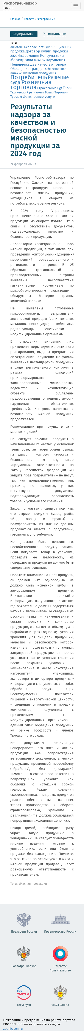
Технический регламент (27, 92)
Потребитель (28, 77)
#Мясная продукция (33, 883)
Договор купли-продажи (47, 51)
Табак (68, 88)
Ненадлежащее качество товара (38, 64)
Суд (59, 88)
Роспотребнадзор (20, 5)
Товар (49, 92)
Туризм (16, 96)
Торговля (61, 92)
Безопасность (34, 47)
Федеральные (46, 19)
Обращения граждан (27, 69)
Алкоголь (16, 47)
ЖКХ (13, 55)
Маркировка (21, 60)
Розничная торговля (30, 85)
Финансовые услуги (39, 96)
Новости (29, 19)
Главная (15, 19)
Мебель (39, 60)
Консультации (52, 56)
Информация (28, 55)
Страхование (46, 88)
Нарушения (55, 60)
